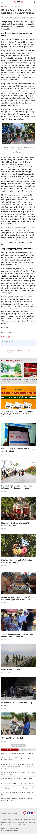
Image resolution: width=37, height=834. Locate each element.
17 (13, 760)
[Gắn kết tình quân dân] (18, 655)
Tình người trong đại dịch (12, 738)
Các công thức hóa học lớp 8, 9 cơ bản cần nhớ (15, 783)
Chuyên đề (7, 6)
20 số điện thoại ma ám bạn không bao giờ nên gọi (16, 779)
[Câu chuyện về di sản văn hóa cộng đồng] (18, 688)
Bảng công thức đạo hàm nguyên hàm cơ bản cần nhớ (17, 753)
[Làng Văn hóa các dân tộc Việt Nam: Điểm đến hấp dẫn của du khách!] (18, 471)
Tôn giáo (10, 332)
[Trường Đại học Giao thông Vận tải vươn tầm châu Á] (11, 370)
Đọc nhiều (10, 750)
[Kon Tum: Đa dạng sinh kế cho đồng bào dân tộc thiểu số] (18, 545)
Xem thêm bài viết (18, 745)
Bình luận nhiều (27, 750)
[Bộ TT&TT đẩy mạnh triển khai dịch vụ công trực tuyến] (18, 434)
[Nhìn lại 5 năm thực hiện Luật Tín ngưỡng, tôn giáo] (18, 508)
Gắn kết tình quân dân (10, 670)
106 (32, 783)
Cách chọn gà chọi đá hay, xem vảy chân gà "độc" (16, 788)
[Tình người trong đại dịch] (18, 723)
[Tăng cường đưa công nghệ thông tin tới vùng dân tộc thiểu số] (18, 620)
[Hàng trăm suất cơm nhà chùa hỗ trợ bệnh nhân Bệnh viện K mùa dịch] (18, 583)
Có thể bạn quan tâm (11, 361)
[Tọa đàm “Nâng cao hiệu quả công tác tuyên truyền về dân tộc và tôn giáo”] (18, 397)
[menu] (2, 2)
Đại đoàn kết (16, 6)
